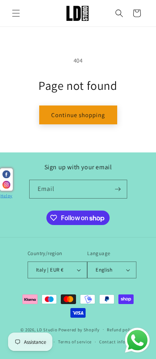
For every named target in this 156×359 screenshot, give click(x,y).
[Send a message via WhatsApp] (137, 340)
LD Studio (47, 329)
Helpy (6, 196)
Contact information (120, 342)
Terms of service (75, 342)
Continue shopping (78, 115)
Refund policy (121, 330)
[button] (16, 13)
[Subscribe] (118, 189)
